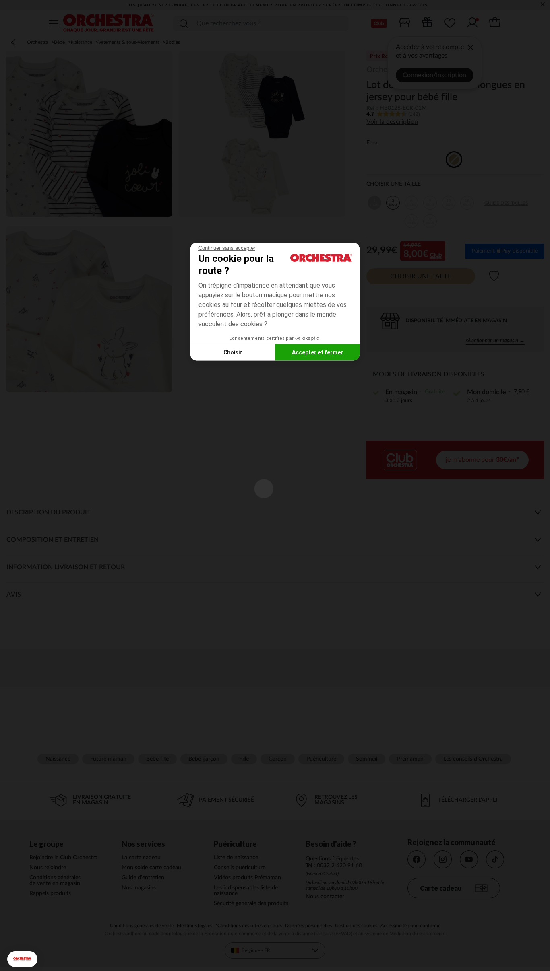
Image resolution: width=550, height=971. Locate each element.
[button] (22, 959)
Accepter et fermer (317, 352)
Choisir (232, 352)
